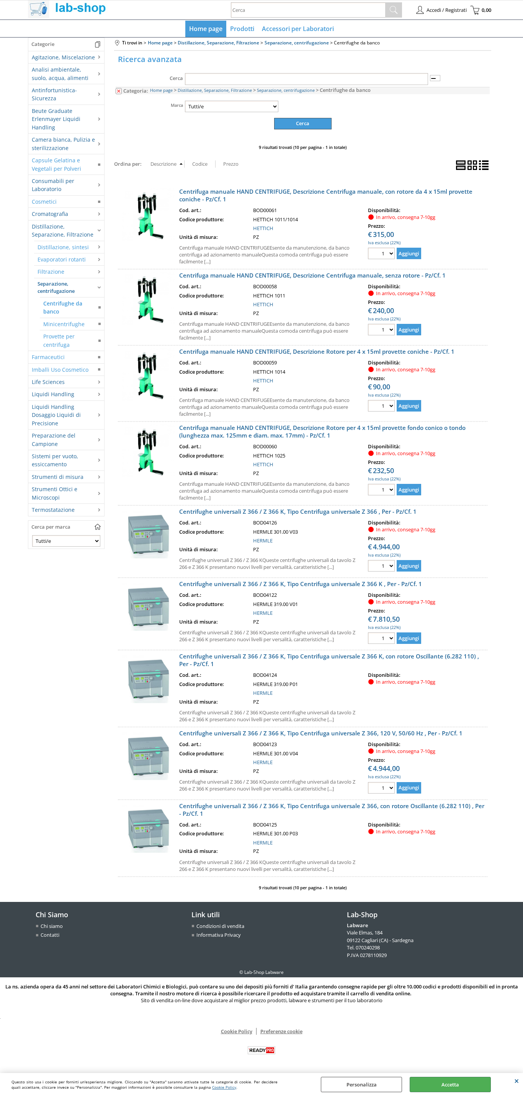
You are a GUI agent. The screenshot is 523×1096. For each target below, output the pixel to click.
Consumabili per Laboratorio (53, 185)
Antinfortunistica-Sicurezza (54, 94)
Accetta (450, 1084)
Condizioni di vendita (220, 926)
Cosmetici (44, 201)
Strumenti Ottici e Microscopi (54, 493)
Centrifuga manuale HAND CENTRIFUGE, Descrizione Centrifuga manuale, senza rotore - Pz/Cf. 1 (312, 275)
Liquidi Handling (53, 394)
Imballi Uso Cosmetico (60, 369)
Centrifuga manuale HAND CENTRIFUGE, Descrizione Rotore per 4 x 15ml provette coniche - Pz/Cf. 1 (316, 351)
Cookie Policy (224, 1087)
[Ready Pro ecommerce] (261, 1050)
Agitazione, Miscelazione (63, 57)
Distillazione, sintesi (63, 247)
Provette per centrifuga (59, 340)
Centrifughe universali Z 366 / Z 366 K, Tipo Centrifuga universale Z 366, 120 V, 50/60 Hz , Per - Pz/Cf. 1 (321, 733)
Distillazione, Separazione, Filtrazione (62, 230)
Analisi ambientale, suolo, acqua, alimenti (60, 73)
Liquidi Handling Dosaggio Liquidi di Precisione (56, 415)
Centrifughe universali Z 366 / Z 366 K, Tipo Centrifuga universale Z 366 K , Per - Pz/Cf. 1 (300, 584)
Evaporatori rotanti (62, 259)
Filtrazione (51, 271)
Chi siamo (52, 926)
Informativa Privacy (218, 934)
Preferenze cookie (281, 1031)
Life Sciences (48, 381)
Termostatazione (53, 509)
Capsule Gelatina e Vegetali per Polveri (56, 164)
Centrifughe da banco (62, 307)
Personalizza (361, 1084)
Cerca (176, 78)
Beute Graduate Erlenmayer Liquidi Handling (56, 119)
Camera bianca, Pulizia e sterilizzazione (63, 143)
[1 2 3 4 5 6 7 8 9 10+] (382, 254)
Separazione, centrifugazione (56, 287)
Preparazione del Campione (53, 439)
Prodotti (242, 29)
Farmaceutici (48, 357)
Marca (177, 105)
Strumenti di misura (57, 476)
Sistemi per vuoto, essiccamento (55, 460)
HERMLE (263, 540)
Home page (205, 29)
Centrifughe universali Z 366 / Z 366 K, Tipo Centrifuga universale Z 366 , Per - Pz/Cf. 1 (298, 511)
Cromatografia (50, 213)
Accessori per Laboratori (298, 29)
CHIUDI (516, 1081)
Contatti (50, 934)
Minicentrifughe (64, 324)
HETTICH (263, 228)
